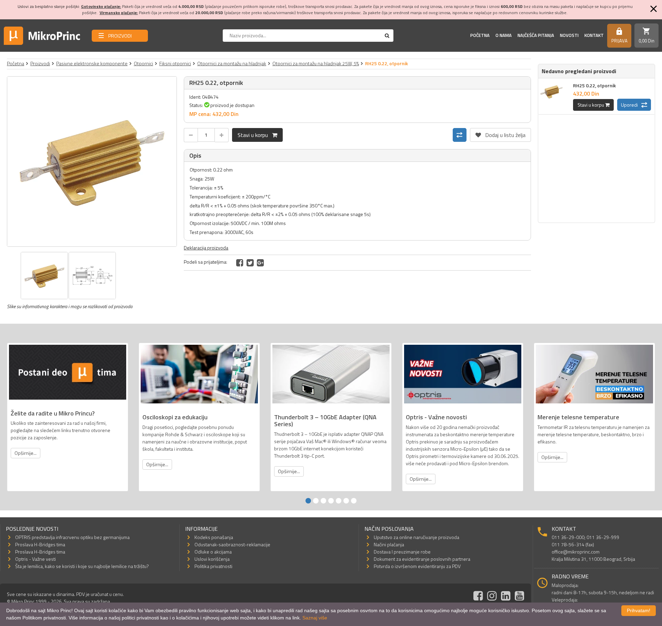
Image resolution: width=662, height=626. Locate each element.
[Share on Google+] (260, 262)
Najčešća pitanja (536, 35)
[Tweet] (250, 262)
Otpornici (143, 63)
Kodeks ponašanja (213, 537)
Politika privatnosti (213, 566)
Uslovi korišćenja (212, 559)
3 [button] (323, 500)
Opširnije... (25, 453)
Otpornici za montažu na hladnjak (231, 63)
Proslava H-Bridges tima (40, 544)
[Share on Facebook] (239, 262)
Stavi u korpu (255, 135)
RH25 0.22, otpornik (594, 85)
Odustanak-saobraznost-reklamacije (232, 544)
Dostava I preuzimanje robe (402, 551)
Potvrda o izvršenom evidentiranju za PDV (417, 566)
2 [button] (316, 500)
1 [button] (308, 500)
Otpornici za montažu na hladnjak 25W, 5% (315, 63)
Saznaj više (314, 617)
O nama (503, 35)
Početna (480, 35)
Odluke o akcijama (213, 551)
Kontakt (594, 35)
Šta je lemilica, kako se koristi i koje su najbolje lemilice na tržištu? (82, 566)
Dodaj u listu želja (500, 133)
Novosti (569, 35)
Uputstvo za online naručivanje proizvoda (416, 537)
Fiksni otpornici (175, 63)
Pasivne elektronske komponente (92, 63)
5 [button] (338, 500)
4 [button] (331, 500)
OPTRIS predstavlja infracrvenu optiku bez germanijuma (72, 537)
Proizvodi (40, 63)
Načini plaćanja (389, 544)
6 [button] (346, 500)
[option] (92, 161)
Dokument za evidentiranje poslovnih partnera (422, 559)
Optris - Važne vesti (35, 559)
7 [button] (354, 500)
